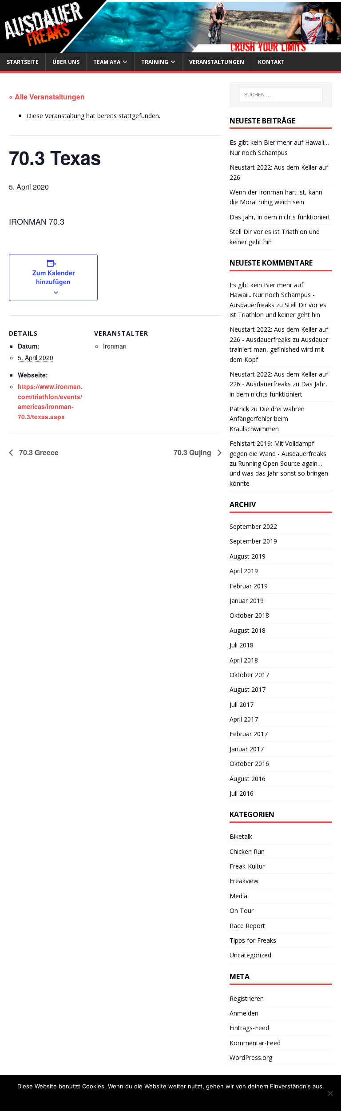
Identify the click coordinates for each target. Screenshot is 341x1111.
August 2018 (248, 630)
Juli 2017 (242, 704)
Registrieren (247, 998)
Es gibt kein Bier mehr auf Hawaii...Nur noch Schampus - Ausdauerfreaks (272, 295)
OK (129, 1097)
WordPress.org (251, 1057)
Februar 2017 (249, 734)
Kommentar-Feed (255, 1043)
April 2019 (244, 571)
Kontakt (271, 62)
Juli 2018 (242, 645)
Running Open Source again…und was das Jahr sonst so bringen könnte (279, 473)
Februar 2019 (249, 586)
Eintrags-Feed (249, 1028)
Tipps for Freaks (253, 940)
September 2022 (253, 526)
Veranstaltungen (216, 62)
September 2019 (253, 541)
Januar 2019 (247, 600)
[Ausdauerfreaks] (170, 48)
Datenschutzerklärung (185, 1097)
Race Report (247, 925)
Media (238, 896)
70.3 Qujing (193, 452)
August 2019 (248, 556)
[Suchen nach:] (281, 94)
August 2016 (248, 778)
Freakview (244, 881)
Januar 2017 (247, 749)
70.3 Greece (38, 452)
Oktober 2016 (249, 763)
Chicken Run (247, 851)
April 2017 (244, 719)
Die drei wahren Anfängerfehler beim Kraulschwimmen (267, 419)
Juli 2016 (242, 793)
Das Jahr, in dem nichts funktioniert (280, 217)
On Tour (242, 910)
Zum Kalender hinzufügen (53, 277)
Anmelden (244, 1013)
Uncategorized (250, 955)
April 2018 (244, 660)
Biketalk (241, 836)
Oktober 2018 (249, 615)
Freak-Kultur (247, 866)
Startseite (23, 62)
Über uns (65, 62)
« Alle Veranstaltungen (47, 96)
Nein (144, 1097)
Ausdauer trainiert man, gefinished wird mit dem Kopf (279, 349)
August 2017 (248, 689)
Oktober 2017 (249, 675)
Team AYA (106, 62)
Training (154, 62)
